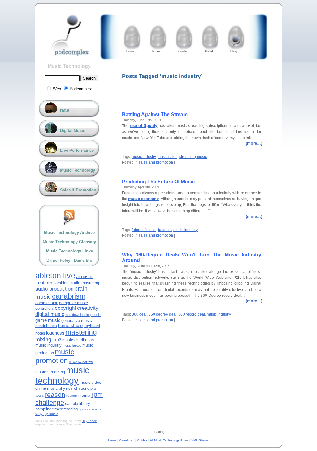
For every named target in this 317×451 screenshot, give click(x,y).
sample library (77, 403)
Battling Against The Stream (155, 114)
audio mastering (85, 283)
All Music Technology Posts (169, 440)
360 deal (139, 314)
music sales (167, 157)
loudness (55, 332)
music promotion (54, 356)
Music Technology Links (69, 251)
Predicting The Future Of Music (158, 181)
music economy (143, 198)
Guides (142, 440)
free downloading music (83, 315)
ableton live (55, 275)
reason (55, 394)
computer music (73, 302)
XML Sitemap (201, 440)
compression (46, 302)
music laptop (72, 345)
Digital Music (72, 130)
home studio (70, 325)
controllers (44, 308)
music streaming (50, 372)
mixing (43, 339)
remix (85, 395)
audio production (54, 289)
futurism (165, 230)
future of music (144, 230)
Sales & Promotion (78, 190)
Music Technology (69, 66)
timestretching (65, 409)
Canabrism (126, 440)
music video (90, 382)
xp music (51, 414)
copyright (65, 308)
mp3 (56, 339)
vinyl (39, 413)
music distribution (78, 340)
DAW (64, 110)
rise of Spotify (143, 125)
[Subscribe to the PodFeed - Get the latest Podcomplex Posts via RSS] (69, 217)
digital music (49, 314)
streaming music (193, 157)
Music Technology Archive (69, 232)
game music (47, 320)
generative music (76, 320)
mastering (81, 332)
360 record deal (191, 314)
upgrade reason (90, 409)
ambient (62, 283)
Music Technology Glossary (69, 241)
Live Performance (77, 150)
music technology (62, 375)
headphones (46, 325)
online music (46, 388)
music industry (144, 157)
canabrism (68, 296)
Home (112, 440)
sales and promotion (156, 162)
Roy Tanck (89, 421)
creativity (87, 308)
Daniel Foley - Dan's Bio (69, 260)
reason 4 (73, 395)
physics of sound (74, 388)
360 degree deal (162, 314)
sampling (43, 409)
